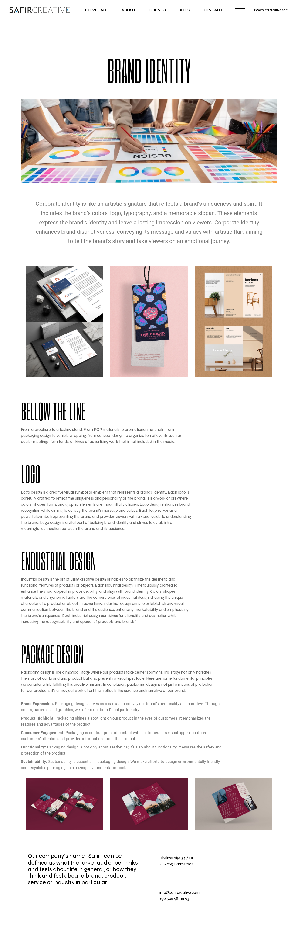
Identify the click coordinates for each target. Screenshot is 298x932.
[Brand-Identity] (149, 141)
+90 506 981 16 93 (174, 898)
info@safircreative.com (271, 10)
